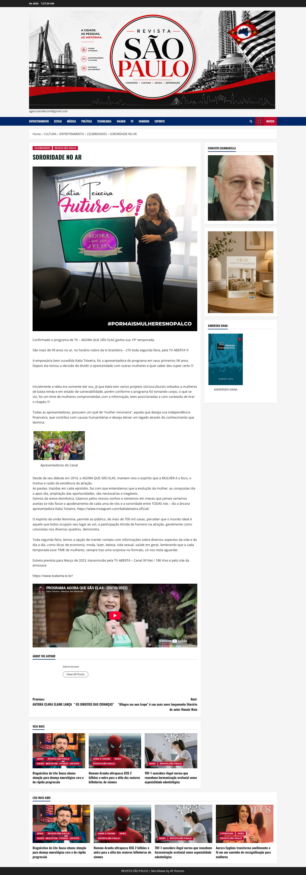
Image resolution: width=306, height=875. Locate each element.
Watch (270, 121)
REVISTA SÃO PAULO (65, 148)
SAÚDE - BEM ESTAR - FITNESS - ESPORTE (58, 763)
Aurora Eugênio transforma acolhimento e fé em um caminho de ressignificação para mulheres (243, 852)
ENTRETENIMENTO (39, 121)
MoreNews (158, 871)
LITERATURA (226, 833)
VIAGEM (121, 121)
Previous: (73, 702)
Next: (157, 704)
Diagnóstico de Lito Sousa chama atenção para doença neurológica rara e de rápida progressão (58, 777)
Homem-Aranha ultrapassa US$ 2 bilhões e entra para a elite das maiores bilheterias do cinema (114, 777)
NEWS (40, 758)
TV (132, 121)
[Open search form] (251, 121)
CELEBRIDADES (42, 148)
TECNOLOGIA (104, 121)
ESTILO (58, 121)
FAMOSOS (144, 121)
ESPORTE (160, 121)
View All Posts (75, 674)
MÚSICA (71, 121)
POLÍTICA (86, 121)
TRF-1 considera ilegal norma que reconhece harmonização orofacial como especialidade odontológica (171, 777)
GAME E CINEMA (101, 758)
